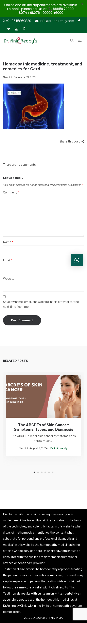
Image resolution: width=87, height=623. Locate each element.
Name (8, 242)
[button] (77, 260)
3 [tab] (41, 472)
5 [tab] (49, 472)
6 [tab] (52, 472)
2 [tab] (38, 472)
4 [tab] (45, 472)
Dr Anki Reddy (58, 448)
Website (9, 278)
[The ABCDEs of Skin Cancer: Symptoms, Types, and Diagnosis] (43, 396)
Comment (11, 192)
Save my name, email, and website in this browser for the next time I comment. (41, 304)
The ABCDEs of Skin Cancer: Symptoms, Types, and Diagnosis (43, 427)
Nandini (7, 77)
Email (7, 260)
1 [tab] (34, 472)
